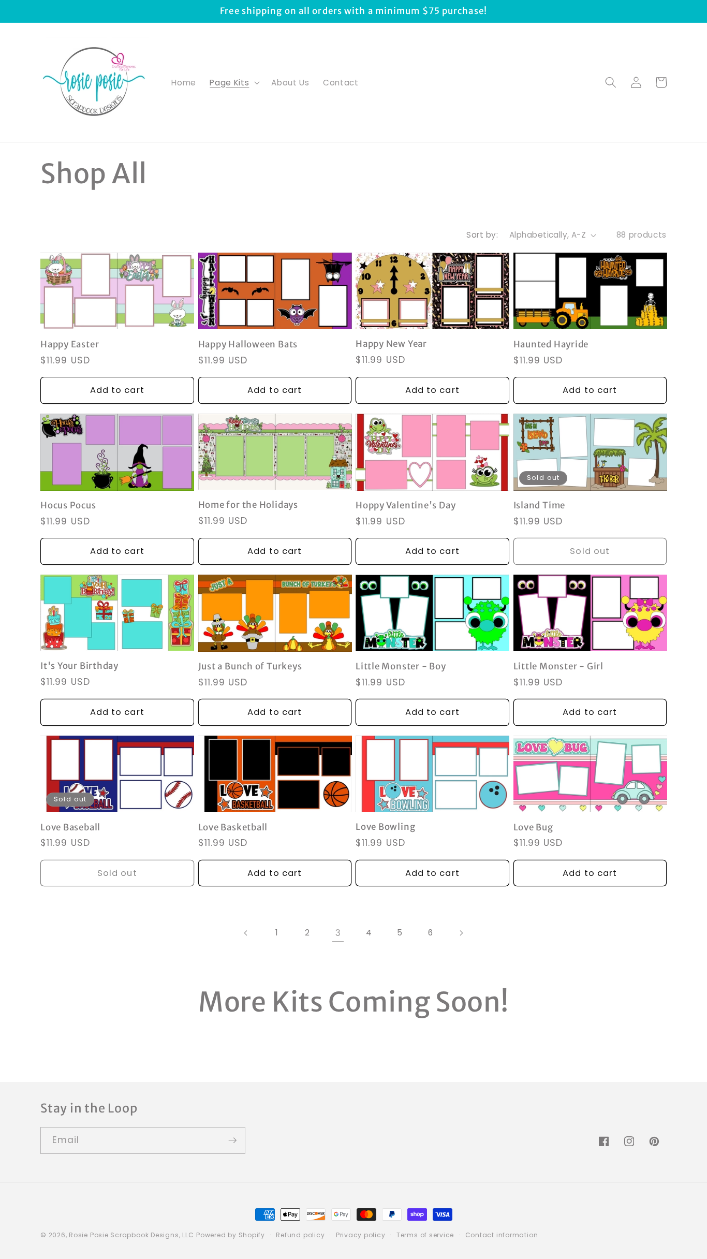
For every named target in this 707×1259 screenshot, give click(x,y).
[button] (233, 82)
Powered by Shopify (230, 1235)
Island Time (539, 505)
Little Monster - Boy (401, 666)
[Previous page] (245, 932)
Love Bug (533, 827)
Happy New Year (391, 344)
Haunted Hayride (551, 344)
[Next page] (461, 932)
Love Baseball (70, 827)
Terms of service (425, 1235)
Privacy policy (361, 1235)
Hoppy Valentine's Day (405, 505)
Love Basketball (233, 827)
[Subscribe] (232, 1140)
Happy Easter (69, 344)
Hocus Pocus (68, 505)
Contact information (501, 1235)
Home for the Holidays (248, 505)
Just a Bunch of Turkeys (250, 666)
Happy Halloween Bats (248, 344)
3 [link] (338, 933)
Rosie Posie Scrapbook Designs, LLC (131, 1235)
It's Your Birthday (79, 666)
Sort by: (482, 234)
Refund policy (300, 1235)
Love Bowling (385, 827)
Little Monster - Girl (558, 666)
